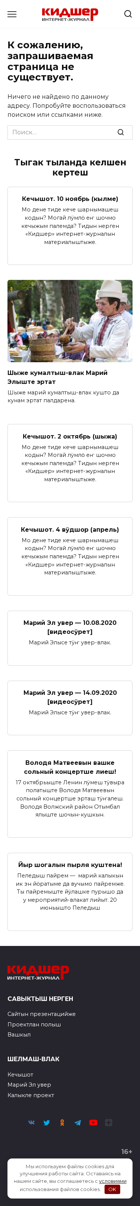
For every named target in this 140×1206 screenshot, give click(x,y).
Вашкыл (19, 1034)
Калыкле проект (30, 1095)
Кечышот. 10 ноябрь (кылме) (70, 198)
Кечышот (20, 1074)
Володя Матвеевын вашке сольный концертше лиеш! (70, 767)
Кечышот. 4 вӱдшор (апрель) (70, 529)
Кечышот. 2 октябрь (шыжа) (70, 436)
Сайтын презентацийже (41, 1014)
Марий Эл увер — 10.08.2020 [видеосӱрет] (70, 627)
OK (112, 1189)
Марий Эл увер (29, 1084)
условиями (113, 1181)
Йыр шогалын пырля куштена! (70, 864)
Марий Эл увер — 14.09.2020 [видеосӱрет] (70, 697)
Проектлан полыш (34, 1024)
